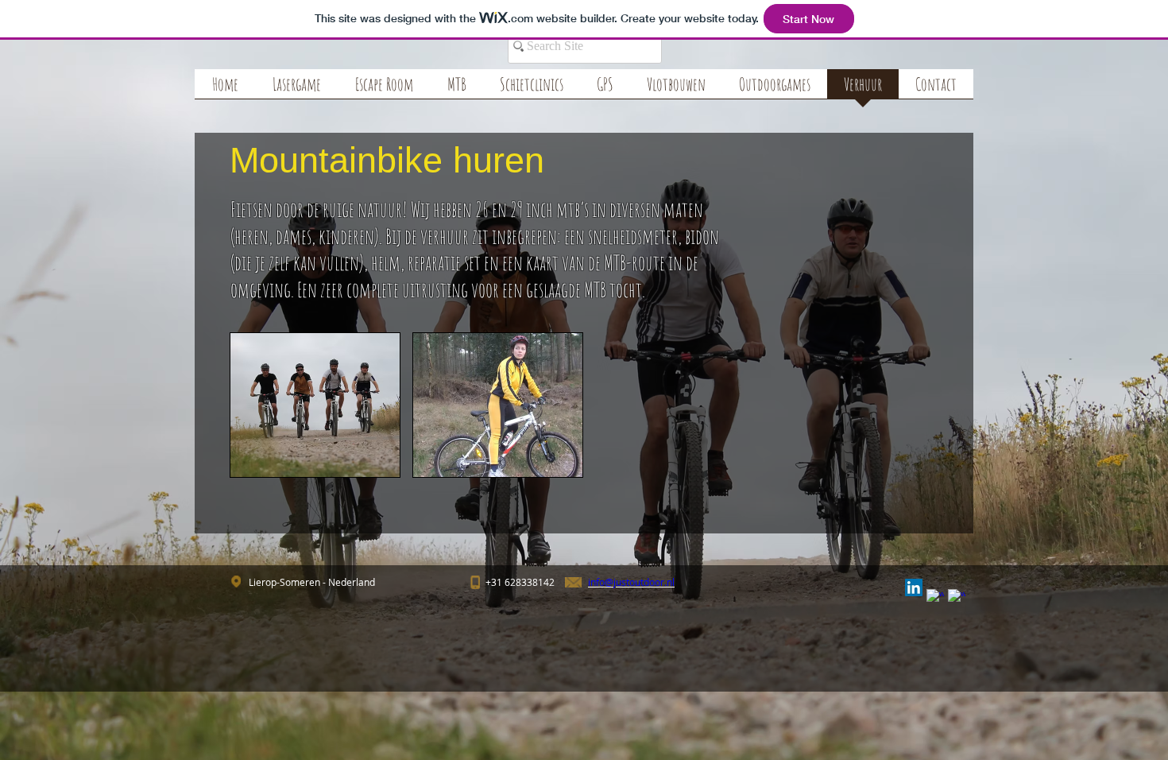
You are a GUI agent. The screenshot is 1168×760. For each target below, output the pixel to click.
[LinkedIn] (913, 587)
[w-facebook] (935, 598)
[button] (315, 405)
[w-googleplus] (956, 598)
